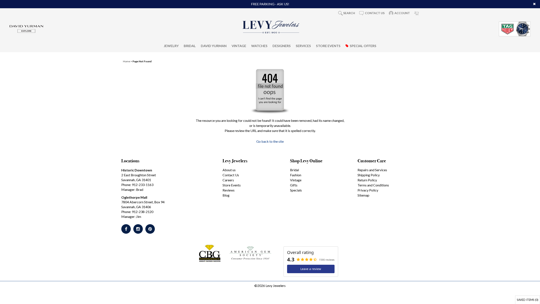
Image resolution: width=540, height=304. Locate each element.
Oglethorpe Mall (134, 197)
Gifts (293, 185)
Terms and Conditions (373, 185)
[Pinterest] (150, 229)
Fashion (295, 175)
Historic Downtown (136, 170)
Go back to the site (270, 141)
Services (303, 46)
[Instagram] (138, 229)
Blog (226, 195)
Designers (282, 46)
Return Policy (367, 180)
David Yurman (214, 46)
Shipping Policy (369, 175)
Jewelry (171, 46)
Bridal (190, 46)
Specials (296, 190)
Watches (259, 46)
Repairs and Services (372, 170)
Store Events (328, 46)
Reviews (229, 190)
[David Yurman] (26, 28)
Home (126, 61)
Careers (228, 180)
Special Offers (363, 46)
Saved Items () (527, 299)
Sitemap (363, 195)
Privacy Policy (368, 190)
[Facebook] (126, 229)
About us (229, 170)
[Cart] (416, 13)
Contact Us (231, 175)
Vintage (239, 46)
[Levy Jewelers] (271, 27)
